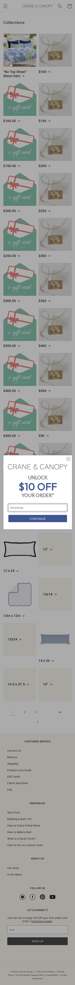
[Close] (68, 459)
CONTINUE (38, 518)
